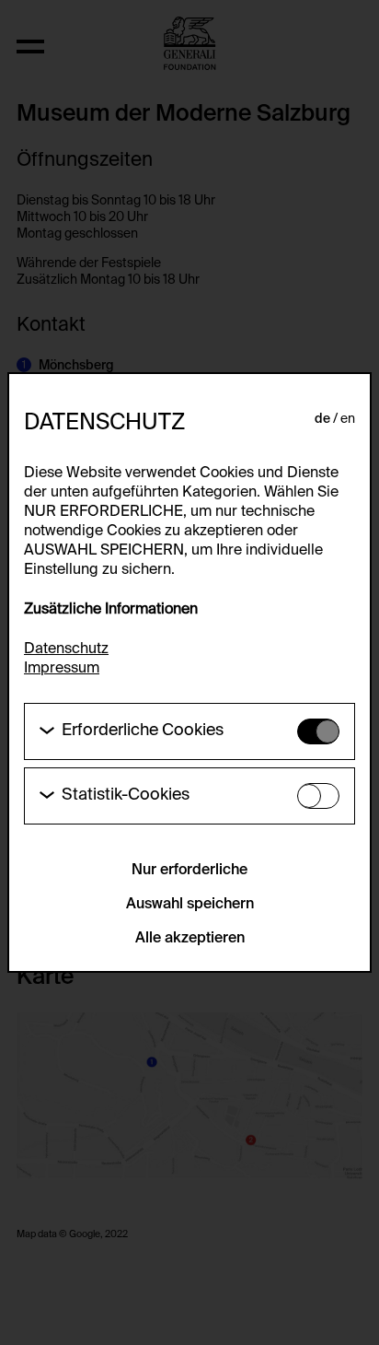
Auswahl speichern (190, 904)
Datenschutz (66, 649)
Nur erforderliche (189, 870)
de (322, 419)
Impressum (61, 668)
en (347, 419)
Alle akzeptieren (190, 938)
